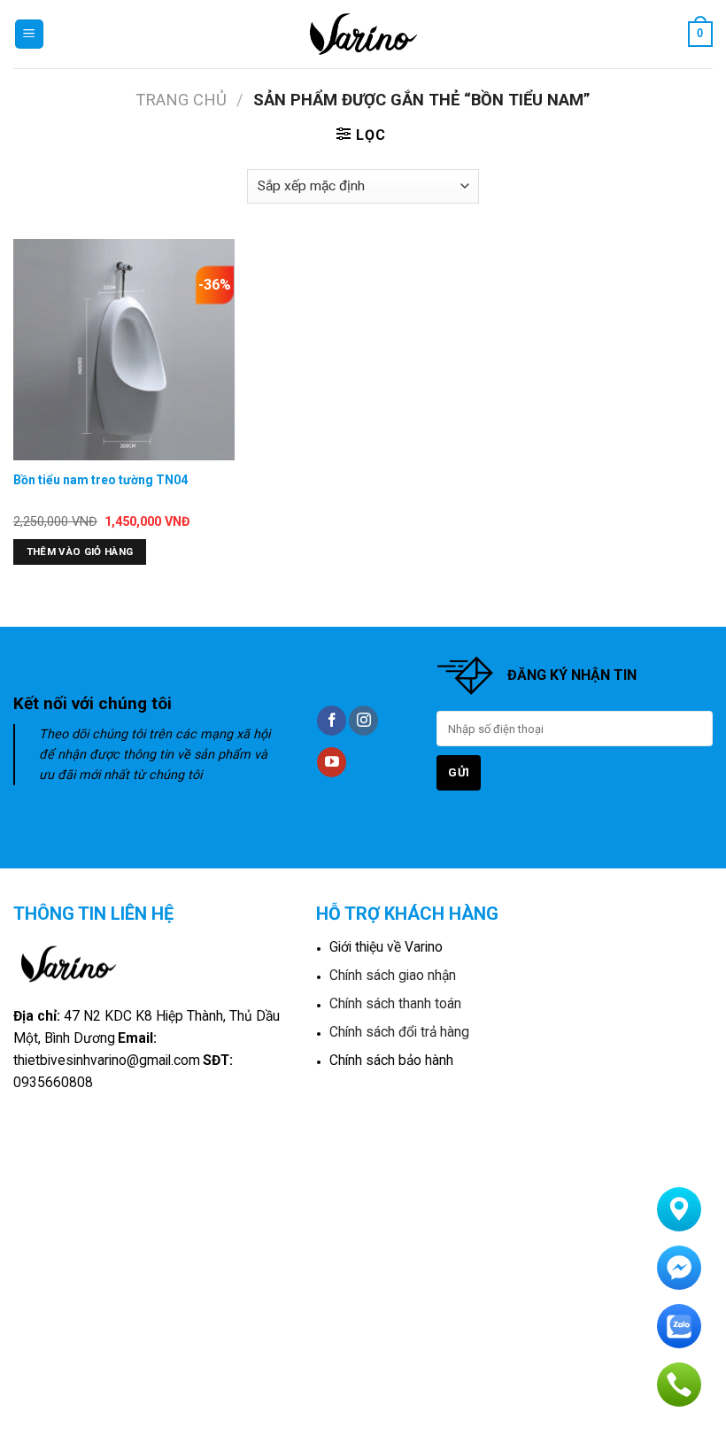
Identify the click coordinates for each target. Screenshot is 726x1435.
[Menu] (29, 34)
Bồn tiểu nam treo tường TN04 (100, 480)
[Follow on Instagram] (363, 721)
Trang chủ (181, 99)
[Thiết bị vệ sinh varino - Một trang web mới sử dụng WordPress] (363, 34)
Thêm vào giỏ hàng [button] (80, 551)
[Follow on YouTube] (331, 762)
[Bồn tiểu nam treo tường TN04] (124, 349)
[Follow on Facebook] (331, 721)
